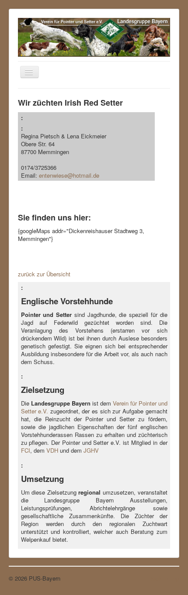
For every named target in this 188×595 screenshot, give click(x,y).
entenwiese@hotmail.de (69, 175)
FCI (25, 450)
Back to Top (164, 578)
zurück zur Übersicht (44, 274)
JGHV (91, 450)
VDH (52, 450)
